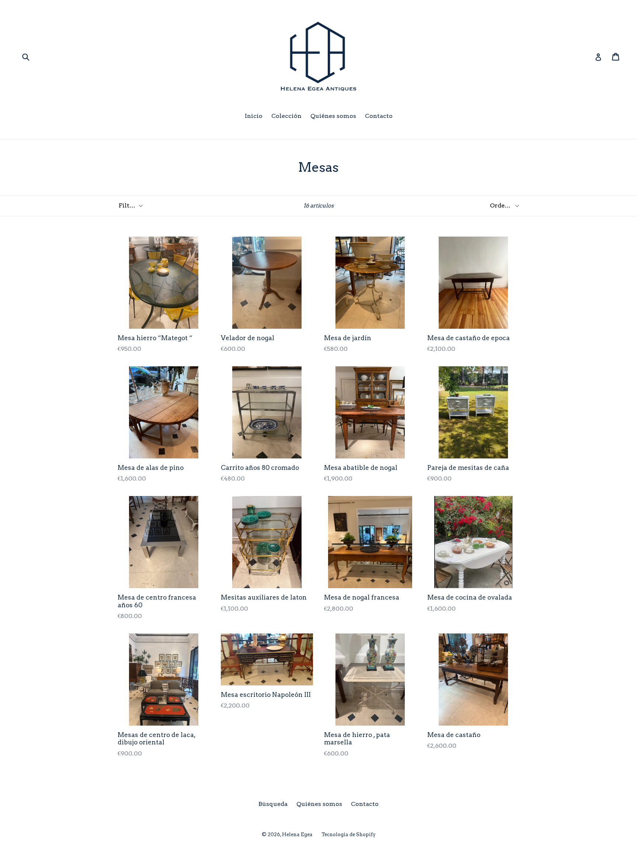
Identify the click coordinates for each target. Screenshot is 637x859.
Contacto (379, 115)
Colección (286, 115)
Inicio (253, 115)
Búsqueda (273, 803)
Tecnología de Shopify (348, 834)
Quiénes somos (333, 115)
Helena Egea (297, 834)
